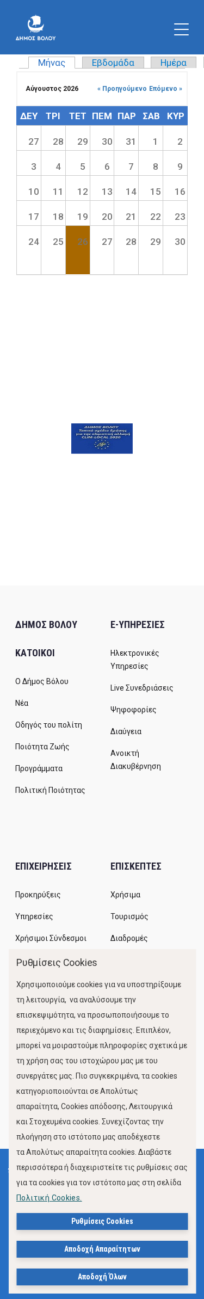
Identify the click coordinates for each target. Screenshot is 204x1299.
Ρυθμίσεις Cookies (102, 1221)
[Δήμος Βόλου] (35, 27)
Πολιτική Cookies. (49, 1197)
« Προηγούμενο (122, 89)
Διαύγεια (125, 731)
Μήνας (56, 62)
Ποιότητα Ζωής (42, 746)
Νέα (21, 703)
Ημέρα (173, 62)
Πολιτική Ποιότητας (50, 790)
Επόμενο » (165, 89)
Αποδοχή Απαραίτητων (102, 1249)
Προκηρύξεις (38, 894)
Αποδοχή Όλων (102, 1276)
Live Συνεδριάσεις (142, 688)
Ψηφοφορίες (133, 709)
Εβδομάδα (113, 62)
